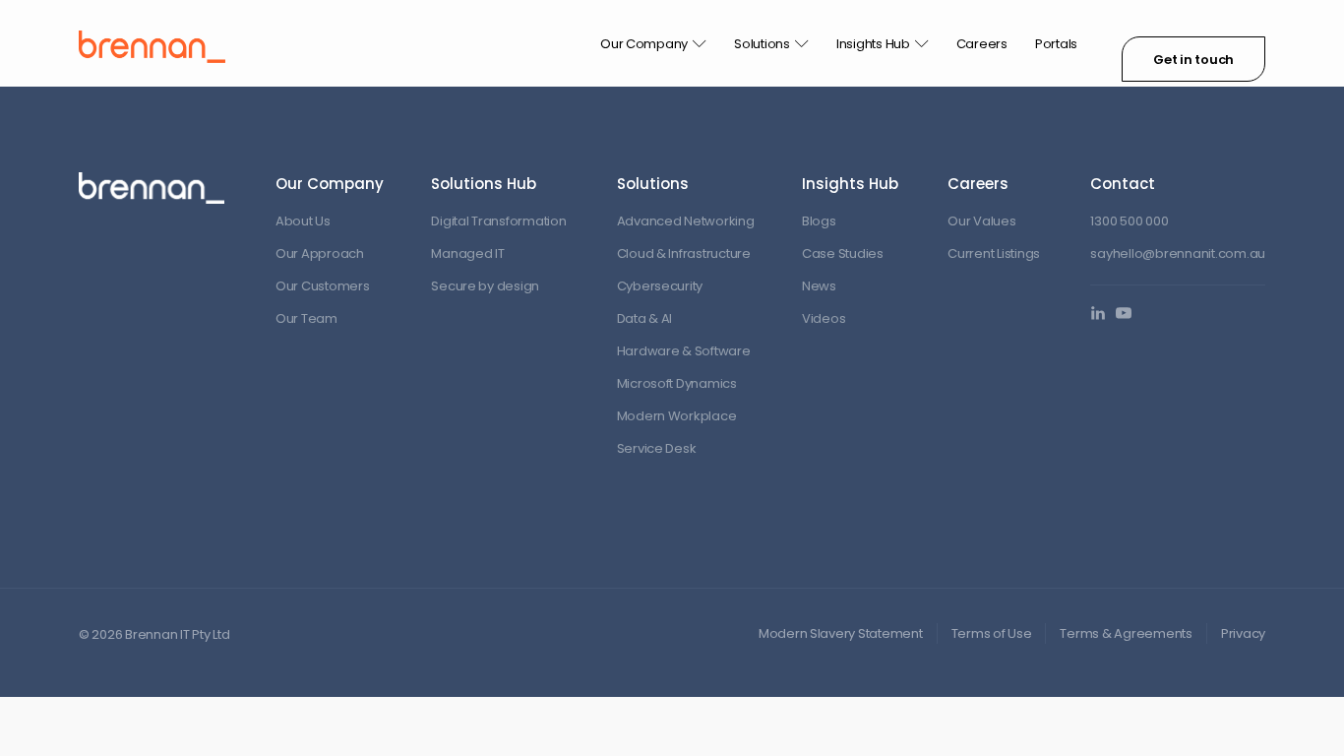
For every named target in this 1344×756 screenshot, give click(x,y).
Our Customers (322, 286)
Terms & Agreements (1125, 633)
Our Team (306, 318)
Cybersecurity (660, 286)
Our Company (644, 43)
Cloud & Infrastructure (684, 253)
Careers (982, 43)
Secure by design (485, 286)
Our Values (981, 221)
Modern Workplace (677, 416)
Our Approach (319, 253)
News (819, 286)
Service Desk (657, 448)
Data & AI (645, 318)
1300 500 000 (1129, 221)
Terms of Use (991, 633)
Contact (1122, 183)
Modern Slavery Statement (841, 633)
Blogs (819, 221)
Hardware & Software (684, 351)
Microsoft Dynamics (677, 383)
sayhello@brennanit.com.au (1177, 253)
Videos (823, 318)
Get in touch (1193, 59)
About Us (303, 221)
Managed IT (467, 253)
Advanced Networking (686, 221)
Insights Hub (873, 43)
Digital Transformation (498, 221)
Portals (1056, 43)
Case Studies (843, 253)
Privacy (1243, 633)
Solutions (762, 43)
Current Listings (993, 253)
